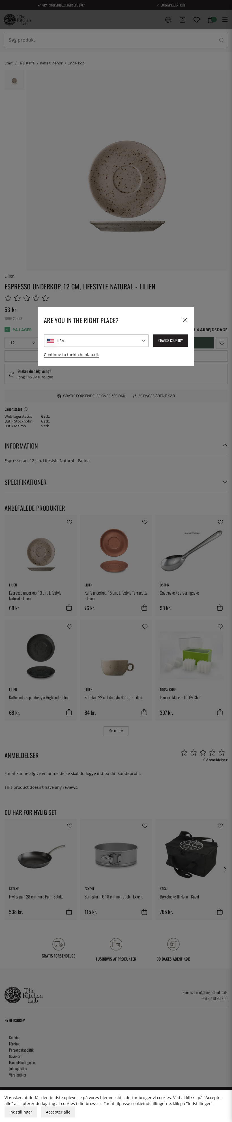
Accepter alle (58, 1112)
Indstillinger (20, 1112)
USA (60, 340)
